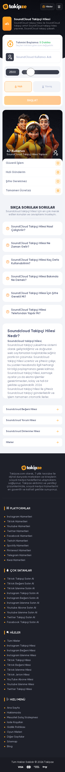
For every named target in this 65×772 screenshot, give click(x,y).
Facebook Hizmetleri (19, 536)
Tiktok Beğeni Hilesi (19, 665)
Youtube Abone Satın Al (21, 608)
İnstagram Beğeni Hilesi (21, 650)
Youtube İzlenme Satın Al (22, 612)
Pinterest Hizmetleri (19, 550)
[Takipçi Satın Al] (15, 6)
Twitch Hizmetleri (17, 541)
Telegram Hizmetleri (19, 555)
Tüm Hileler (13, 641)
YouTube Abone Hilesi (20, 679)
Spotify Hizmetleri (17, 545)
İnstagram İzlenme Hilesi (21, 655)
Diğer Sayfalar (15, 737)
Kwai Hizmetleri (16, 560)
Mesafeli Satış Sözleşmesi (22, 717)
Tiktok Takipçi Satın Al (20, 579)
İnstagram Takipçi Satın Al (22, 593)
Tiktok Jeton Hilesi (18, 674)
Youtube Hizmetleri (18, 526)
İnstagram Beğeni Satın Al (22, 598)
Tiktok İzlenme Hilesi (19, 670)
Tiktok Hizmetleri (17, 521)
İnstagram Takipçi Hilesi (21, 645)
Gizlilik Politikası (16, 727)
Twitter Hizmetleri (17, 531)
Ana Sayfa (13, 708)
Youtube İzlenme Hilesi (20, 684)
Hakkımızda (14, 712)
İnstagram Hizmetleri (19, 516)
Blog (9, 746)
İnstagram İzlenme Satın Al (23, 603)
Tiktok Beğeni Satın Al (20, 583)
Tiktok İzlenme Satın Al (20, 588)
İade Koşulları (15, 722)
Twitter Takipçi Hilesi (19, 689)
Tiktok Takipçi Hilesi (19, 660)
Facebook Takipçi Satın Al (23, 622)
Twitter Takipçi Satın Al (21, 617)
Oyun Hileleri (14, 732)
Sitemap (12, 741)
